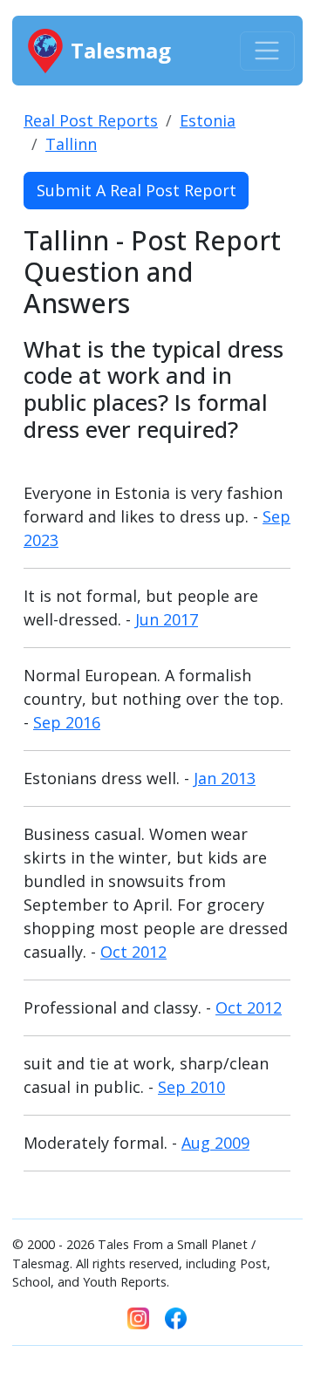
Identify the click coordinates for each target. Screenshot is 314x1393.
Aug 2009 (215, 1142)
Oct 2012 (133, 951)
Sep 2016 (66, 722)
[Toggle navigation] (267, 51)
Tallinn (71, 143)
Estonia (208, 120)
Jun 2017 (166, 619)
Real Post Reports (91, 120)
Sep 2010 (191, 1086)
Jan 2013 (225, 778)
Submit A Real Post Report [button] (136, 190)
